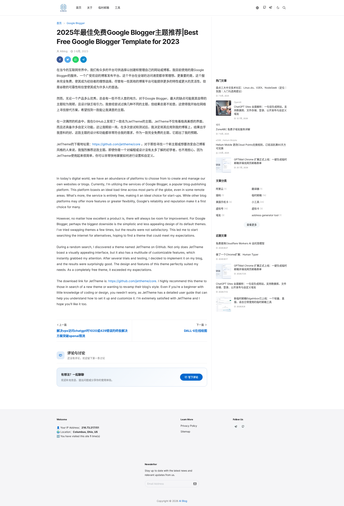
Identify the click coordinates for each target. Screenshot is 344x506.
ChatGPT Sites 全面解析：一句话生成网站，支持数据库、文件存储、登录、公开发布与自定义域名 (260, 110)
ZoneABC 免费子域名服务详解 (233, 129)
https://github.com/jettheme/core (116, 144)
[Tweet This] (67, 59)
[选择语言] (257, 7)
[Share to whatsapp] (75, 59)
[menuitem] (78, 7)
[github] (264, 7)
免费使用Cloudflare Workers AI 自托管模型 (240, 243)
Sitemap (185, 431)
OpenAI (237, 102)
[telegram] (270, 7)
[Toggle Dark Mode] (278, 8)
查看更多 (252, 224)
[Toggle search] (284, 7)
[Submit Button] (195, 483)
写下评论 (193, 377)
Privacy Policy (189, 425)
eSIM (219, 140)
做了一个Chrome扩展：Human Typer (237, 254)
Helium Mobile (230, 140)
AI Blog (183, 500)
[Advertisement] (251, 47)
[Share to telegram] (83, 59)
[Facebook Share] (60, 59)
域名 (218, 124)
